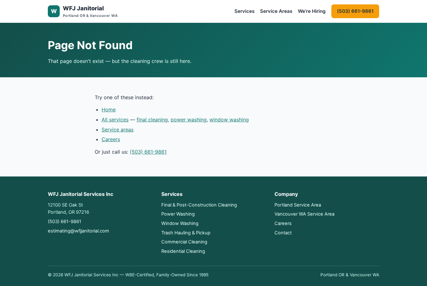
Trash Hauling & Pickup (185, 233)
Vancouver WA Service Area (304, 214)
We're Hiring (312, 11)
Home (109, 109)
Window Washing (179, 223)
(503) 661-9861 (355, 11)
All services (115, 119)
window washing (229, 119)
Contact (283, 233)
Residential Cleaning (183, 251)
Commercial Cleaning (184, 242)
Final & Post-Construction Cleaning (199, 205)
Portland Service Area (297, 205)
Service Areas (276, 11)
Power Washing (178, 214)
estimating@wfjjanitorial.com (78, 231)
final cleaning (152, 119)
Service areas (117, 129)
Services (244, 11)
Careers (111, 139)
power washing (189, 119)
